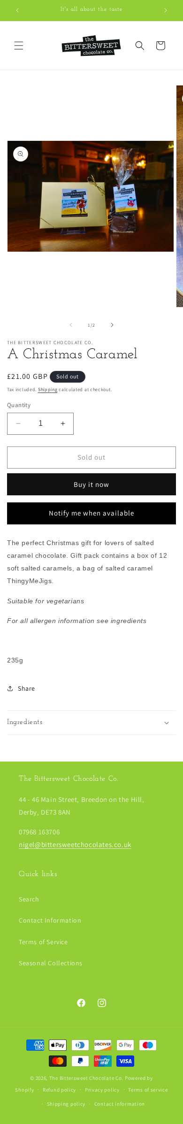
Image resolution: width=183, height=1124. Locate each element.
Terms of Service (43, 942)
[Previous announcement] (17, 10)
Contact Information (50, 920)
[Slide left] (71, 325)
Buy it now (91, 484)
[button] (18, 45)
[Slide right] (112, 325)
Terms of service (148, 1089)
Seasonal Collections (51, 963)
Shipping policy (66, 1104)
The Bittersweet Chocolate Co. (86, 1078)
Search (29, 899)
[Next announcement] (165, 10)
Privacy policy (102, 1089)
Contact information (119, 1104)
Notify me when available (91, 512)
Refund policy (59, 1089)
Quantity (18, 405)
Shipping (48, 389)
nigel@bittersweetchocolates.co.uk (75, 844)
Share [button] (26, 688)
